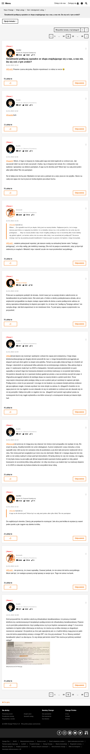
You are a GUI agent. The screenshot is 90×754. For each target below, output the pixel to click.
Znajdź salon (28, 714)
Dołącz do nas (60, 3)
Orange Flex (6, 741)
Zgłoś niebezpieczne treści (76, 741)
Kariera (67, 719)
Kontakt (67, 716)
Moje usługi (20, 10)
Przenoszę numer (7, 714)
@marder (9, 115)
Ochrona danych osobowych (39, 746)
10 (64, 36)
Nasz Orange (9, 10)
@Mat (8, 356)
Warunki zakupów (7, 746)
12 (73, 36)
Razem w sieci (41, 741)
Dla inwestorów (46, 716)
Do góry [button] (7, 702)
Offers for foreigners (74, 746)
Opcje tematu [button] (9, 21)
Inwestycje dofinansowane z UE (11, 749)
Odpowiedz (79, 83)
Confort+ (23, 744)
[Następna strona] (86, 36)
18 (82, 36)
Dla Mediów (45, 719)
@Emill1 (9, 69)
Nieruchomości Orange (58, 746)
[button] (86, 48)
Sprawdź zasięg (28, 716)
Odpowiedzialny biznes (27, 741)
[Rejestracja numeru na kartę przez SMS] (82, 30)
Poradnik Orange (35, 744)
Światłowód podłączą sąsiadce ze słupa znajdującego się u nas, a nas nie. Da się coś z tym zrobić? (45, 60)
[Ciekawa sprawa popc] (86, 30)
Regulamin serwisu (76, 744)
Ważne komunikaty (61, 744)
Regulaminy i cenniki (8, 719)
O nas (67, 714)
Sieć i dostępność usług (35, 10)
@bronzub (10, 444)
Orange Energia (47, 744)
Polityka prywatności (22, 746)
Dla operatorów (46, 714)
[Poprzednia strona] (51, 36)
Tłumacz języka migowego (10, 744)
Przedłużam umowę (8, 716)
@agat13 (9, 161)
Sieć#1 (15, 741)
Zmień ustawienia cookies (57, 741)
